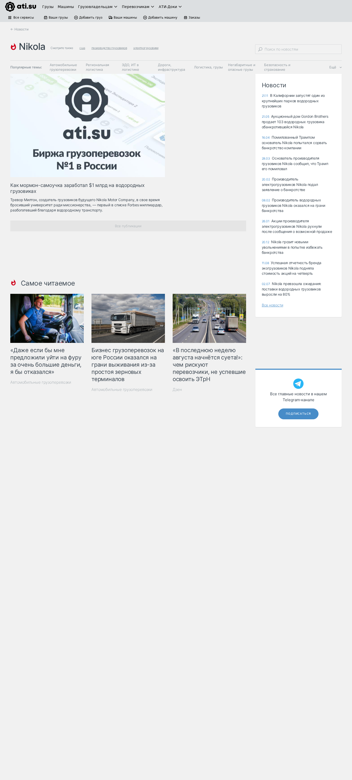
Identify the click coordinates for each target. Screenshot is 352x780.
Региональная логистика (97, 67)
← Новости (19, 29)
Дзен (177, 389)
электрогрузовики (145, 48)
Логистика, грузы (208, 67)
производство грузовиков (109, 48)
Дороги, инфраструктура (171, 67)
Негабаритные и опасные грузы (241, 67)
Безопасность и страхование (277, 67)
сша (82, 48)
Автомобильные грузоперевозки (63, 67)
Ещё (332, 67)
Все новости (272, 305)
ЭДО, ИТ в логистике (130, 67)
